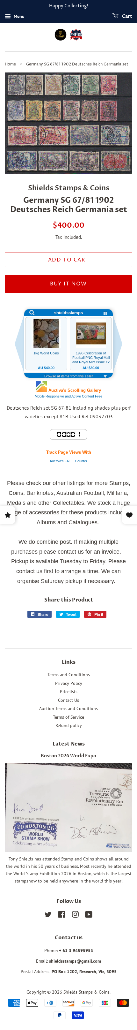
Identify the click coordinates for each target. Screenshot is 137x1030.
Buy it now (68, 283)
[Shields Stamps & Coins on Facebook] (61, 916)
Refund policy (68, 725)
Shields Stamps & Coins (86, 992)
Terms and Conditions (68, 675)
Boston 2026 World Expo (68, 756)
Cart (126, 16)
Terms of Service (68, 717)
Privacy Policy (68, 683)
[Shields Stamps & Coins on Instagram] (75, 916)
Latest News (69, 743)
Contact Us (68, 700)
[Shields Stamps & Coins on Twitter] (48, 916)
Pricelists (68, 691)
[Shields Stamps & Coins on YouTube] (88, 916)
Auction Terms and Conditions (68, 708)
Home (10, 64)
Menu (18, 16)
